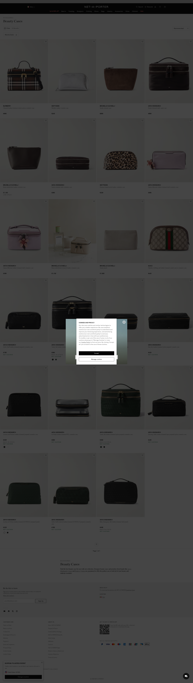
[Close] (124, 322)
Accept (96, 353)
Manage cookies (96, 359)
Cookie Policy (85, 342)
